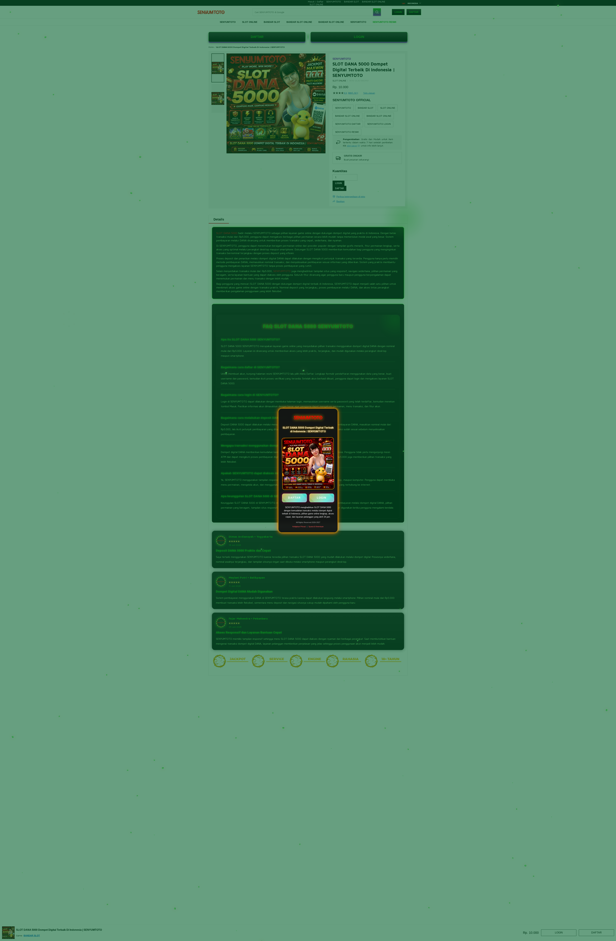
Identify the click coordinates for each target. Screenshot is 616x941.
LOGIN (321, 498)
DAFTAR (294, 498)
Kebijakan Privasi (299, 527)
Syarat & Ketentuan (316, 527)
